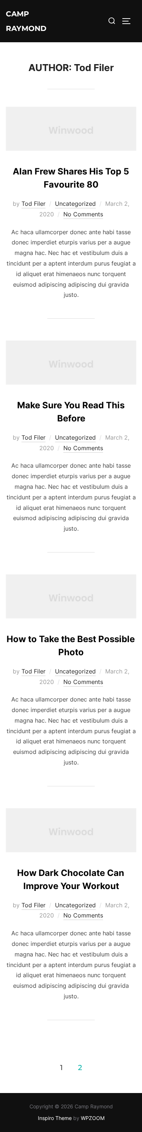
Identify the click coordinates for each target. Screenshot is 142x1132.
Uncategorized (75, 203)
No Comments (83, 214)
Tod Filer (33, 203)
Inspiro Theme (55, 1118)
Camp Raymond (26, 21)
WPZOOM (92, 1118)
